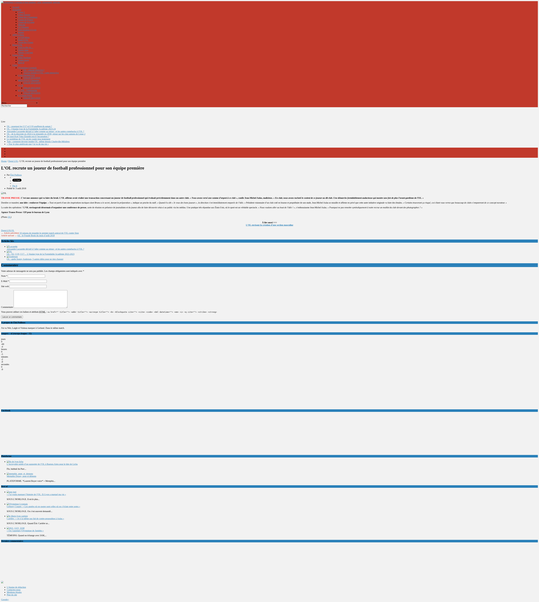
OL (9, 217)
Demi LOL (13, 161)
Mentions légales (14, 592)
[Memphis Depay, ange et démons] (20, 473)
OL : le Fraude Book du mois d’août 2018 (36, 235)
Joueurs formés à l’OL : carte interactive (41, 73)
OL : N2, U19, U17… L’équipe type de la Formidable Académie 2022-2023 (40, 254)
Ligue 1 (21, 12)
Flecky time (23, 50)
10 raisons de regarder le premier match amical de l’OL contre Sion (49, 233)
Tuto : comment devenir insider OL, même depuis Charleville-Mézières (38, 141)
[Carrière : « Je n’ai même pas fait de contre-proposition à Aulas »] (17, 516)
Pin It (14, 186)
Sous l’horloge (24, 57)
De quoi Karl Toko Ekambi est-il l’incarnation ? (28, 136)
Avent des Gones (25, 42)
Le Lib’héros (23, 37)
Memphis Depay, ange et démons (21, 476)
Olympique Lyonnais (27, 68)
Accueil (15, 7)
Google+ (5, 599)
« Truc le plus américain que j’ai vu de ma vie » (28, 144)
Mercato (21, 25)
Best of (21, 62)
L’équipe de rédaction (16, 587)
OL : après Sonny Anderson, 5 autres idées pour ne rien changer (35, 259)
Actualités (16, 9)
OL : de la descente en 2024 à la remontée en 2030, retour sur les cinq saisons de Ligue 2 (46, 134)
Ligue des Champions (27, 17)
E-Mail (5, 281)
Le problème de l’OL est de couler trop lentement (28, 139)
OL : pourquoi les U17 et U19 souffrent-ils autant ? (29, 126)
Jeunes (21, 32)
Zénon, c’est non (25, 52)
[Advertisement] (69, 113)
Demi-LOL (17, 45)
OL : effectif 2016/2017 (34, 70)
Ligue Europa (24, 14)
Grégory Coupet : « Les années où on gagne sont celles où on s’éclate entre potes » (43, 506)
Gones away (23, 60)
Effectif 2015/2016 (32, 78)
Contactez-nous (13, 590)
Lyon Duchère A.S (26, 75)
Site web (5, 286)
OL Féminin (23, 27)
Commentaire (7, 307)
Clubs (15, 65)
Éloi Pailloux (16, 175)
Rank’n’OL (23, 40)
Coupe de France (25, 20)
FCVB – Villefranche (27, 90)
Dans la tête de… (25, 47)
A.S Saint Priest (25, 95)
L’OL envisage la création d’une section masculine (269, 225)
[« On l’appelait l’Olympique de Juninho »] (15, 528)
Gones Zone (17, 55)
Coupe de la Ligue (26, 22)
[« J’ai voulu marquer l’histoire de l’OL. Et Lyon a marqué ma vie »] (11, 492)
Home (4, 161)
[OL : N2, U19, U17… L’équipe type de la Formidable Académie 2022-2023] (9, 251)
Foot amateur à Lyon (27, 30)
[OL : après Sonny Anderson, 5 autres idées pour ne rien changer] (12, 256)
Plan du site (12, 595)
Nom (4, 276)
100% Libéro (18, 35)
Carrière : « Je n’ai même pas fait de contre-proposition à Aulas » (35, 518)
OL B (20, 85)
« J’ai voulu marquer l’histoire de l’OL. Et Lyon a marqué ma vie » (36, 494)
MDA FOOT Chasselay (28, 80)
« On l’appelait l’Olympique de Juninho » (25, 530)
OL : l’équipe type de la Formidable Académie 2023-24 (31, 129)
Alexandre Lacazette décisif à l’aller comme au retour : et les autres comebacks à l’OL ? (45, 131)
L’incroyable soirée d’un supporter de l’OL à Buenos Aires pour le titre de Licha (42, 464)
